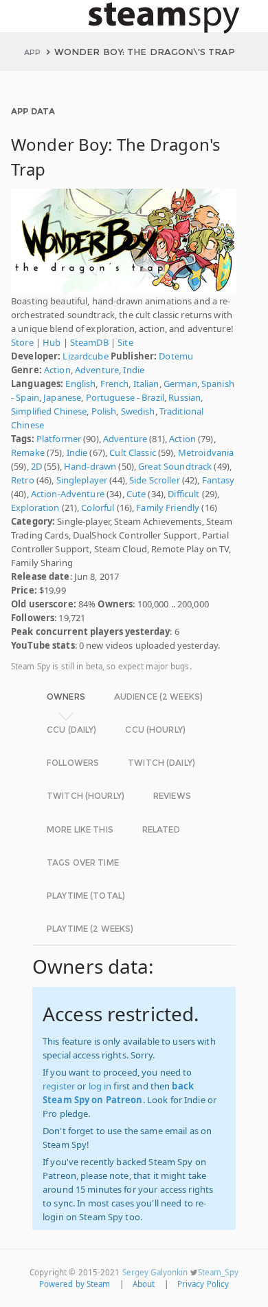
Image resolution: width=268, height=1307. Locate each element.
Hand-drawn (90, 466)
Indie (133, 370)
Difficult (183, 494)
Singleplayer (82, 480)
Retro (22, 480)
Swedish (138, 411)
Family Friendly (167, 507)
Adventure (97, 370)
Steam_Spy (218, 1272)
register (59, 1086)
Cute (136, 494)
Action (57, 370)
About (144, 1284)
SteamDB (89, 342)
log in (100, 1086)
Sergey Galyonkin (155, 1272)
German (180, 383)
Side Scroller (154, 480)
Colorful (97, 507)
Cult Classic (132, 452)
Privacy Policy (203, 1284)
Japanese (62, 397)
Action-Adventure (67, 494)
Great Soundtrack (175, 466)
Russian (184, 397)
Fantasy (218, 480)
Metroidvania (206, 452)
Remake (28, 452)
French (114, 383)
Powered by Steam (75, 1284)
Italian (146, 383)
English (80, 383)
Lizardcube (85, 356)
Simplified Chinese (49, 411)
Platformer (58, 438)
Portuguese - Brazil (125, 397)
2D (36, 466)
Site (125, 342)
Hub (51, 342)
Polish (104, 411)
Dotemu (176, 356)
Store (22, 342)
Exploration (35, 507)
